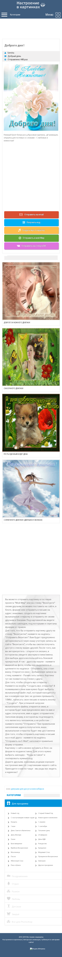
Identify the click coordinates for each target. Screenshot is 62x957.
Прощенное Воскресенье (48, 856)
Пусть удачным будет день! (16, 454)
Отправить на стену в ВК (34, 246)
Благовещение (16, 844)
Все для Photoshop (22, 922)
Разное (16, 891)
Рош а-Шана (16, 865)
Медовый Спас (44, 852)
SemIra (10, 53)
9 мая (13, 839)
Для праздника (20, 804)
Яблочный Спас (17, 861)
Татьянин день (44, 831)
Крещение (42, 848)
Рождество (42, 844)
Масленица (15, 852)
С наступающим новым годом (22, 818)
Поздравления (20, 876)
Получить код (33, 222)
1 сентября (42, 826)
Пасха (13, 856)
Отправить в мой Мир (33, 238)
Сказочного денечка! (13, 389)
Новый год (15, 813)
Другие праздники (45, 865)
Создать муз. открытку (33, 230)
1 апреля (41, 822)
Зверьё (15, 914)
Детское (16, 907)
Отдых (15, 884)
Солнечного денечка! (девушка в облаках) (23, 520)
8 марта (14, 822)
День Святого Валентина (20, 831)
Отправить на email (34, 215)
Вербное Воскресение (19, 848)
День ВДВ (41, 839)
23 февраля (42, 835)
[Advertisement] (31, 28)
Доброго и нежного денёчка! (17, 323)
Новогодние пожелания (47, 818)
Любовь (16, 899)
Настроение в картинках (12, 940)
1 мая (13, 826)
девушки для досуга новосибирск (27, 789)
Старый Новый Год (45, 813)
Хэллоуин (42, 861)
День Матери (16, 835)
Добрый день (14, 56)
